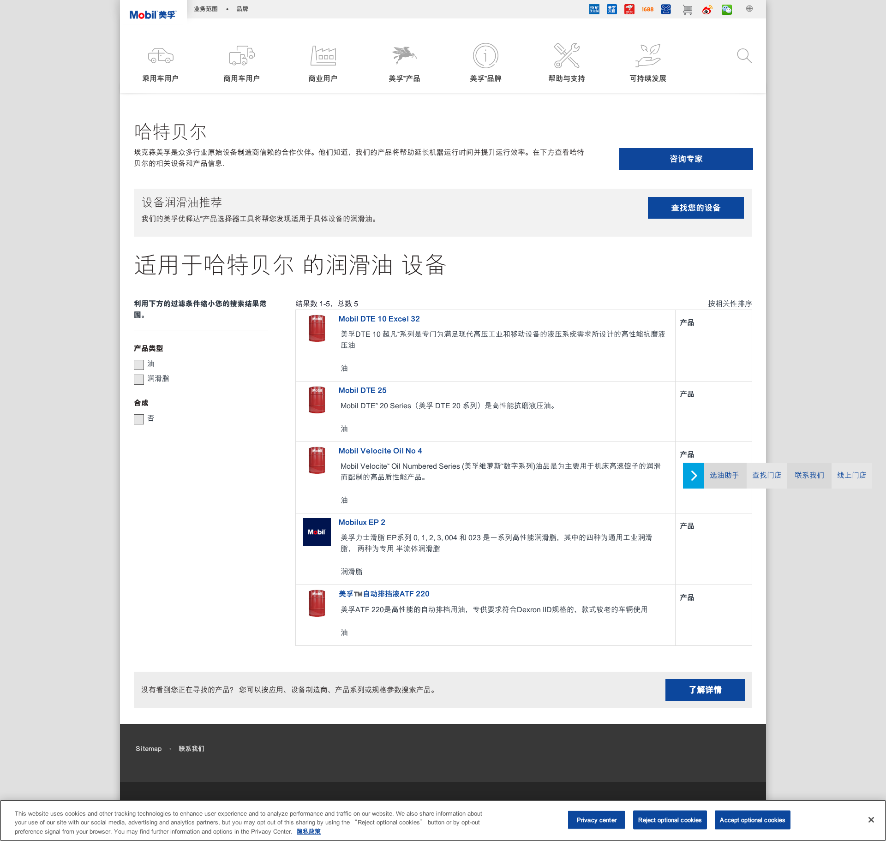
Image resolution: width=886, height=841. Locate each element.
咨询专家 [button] (686, 159)
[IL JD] (594, 10)
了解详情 (705, 690)
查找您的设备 (696, 208)
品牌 (242, 9)
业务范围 (206, 9)
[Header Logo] (153, 12)
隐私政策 (309, 831)
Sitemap (149, 748)
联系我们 (809, 475)
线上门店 (852, 475)
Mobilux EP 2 (362, 522)
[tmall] (612, 10)
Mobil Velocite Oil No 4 (380, 451)
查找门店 (767, 475)
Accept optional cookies (752, 819)
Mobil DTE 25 (363, 390)
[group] (196, 364)
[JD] (629, 10)
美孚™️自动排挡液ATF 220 (384, 594)
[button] (160, 63)
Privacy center (597, 819)
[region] (443, 820)
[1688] (647, 10)
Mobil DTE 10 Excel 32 (379, 319)
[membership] (666, 10)
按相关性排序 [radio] (730, 303)
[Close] (871, 820)
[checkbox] (139, 365)
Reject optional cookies (670, 819)
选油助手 (724, 475)
